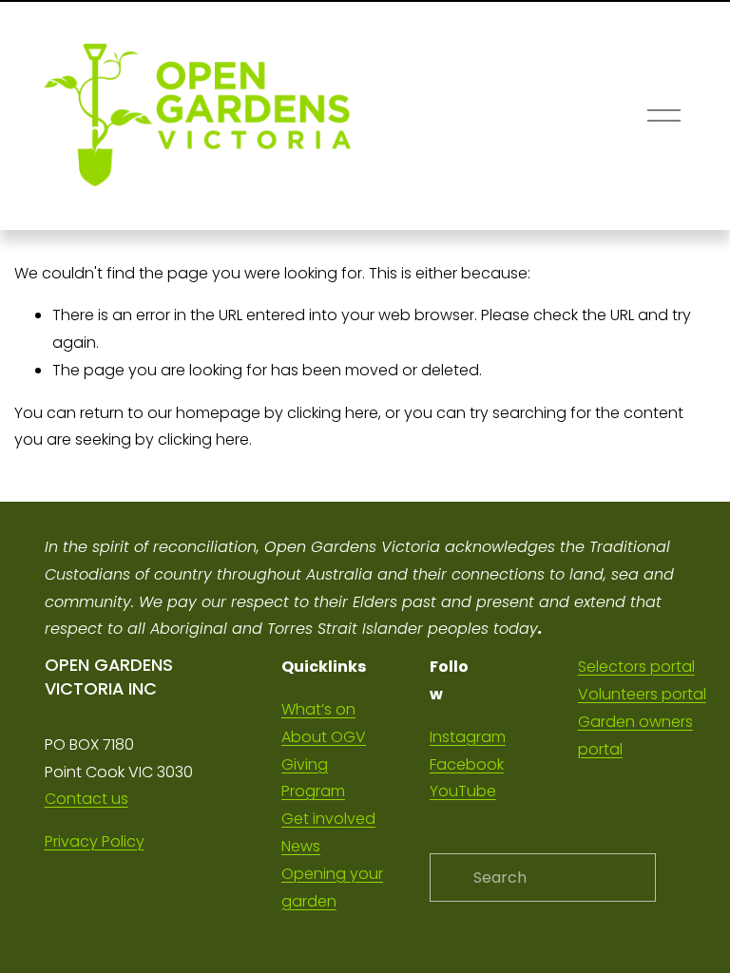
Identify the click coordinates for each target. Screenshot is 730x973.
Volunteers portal (642, 694)
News (300, 846)
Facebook (467, 764)
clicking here (332, 413)
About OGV (323, 737)
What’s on (318, 709)
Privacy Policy (94, 841)
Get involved (328, 819)
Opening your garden (332, 887)
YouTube (463, 791)
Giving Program (313, 778)
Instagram (468, 737)
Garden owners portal (635, 735)
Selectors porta (635, 666)
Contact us (86, 799)
